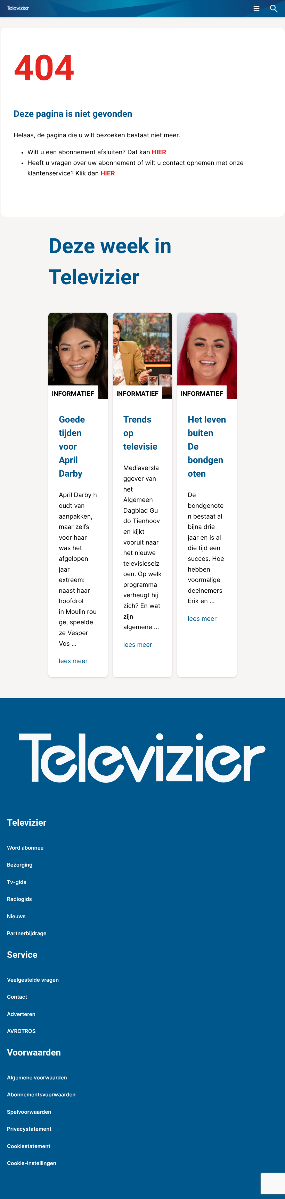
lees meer (73, 661)
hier (159, 152)
